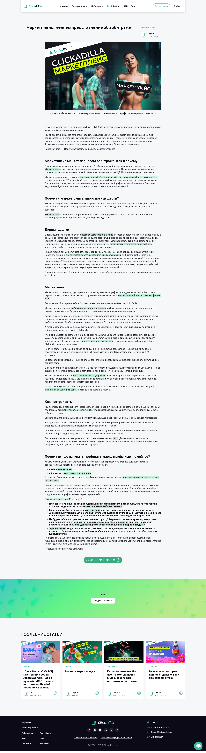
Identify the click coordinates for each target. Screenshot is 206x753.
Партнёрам (45, 733)
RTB (126, 6)
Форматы (64, 6)
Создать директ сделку (100, 560)
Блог (133, 6)
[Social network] (89, 730)
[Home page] (32, 6)
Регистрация (161, 6)
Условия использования (86, 737)
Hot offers (115, 6)
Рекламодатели (80, 6)
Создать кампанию (103, 600)
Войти (177, 6)
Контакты (44, 743)
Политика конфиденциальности (116, 737)
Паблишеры (97, 6)
